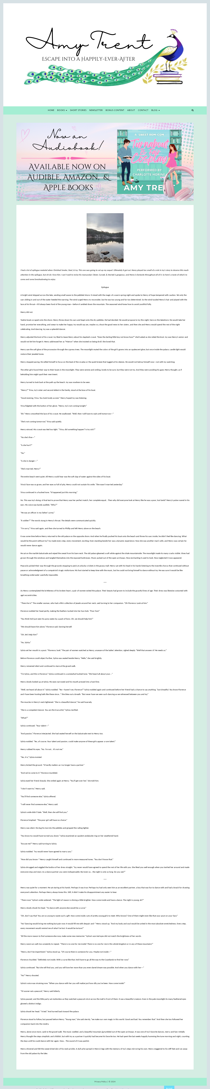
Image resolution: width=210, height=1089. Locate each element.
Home (51, 110)
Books (61, 110)
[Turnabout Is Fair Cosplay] (105, 162)
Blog (154, 110)
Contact (143, 110)
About (131, 110)
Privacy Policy (100, 1082)
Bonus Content (115, 110)
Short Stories (78, 110)
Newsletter (96, 110)
